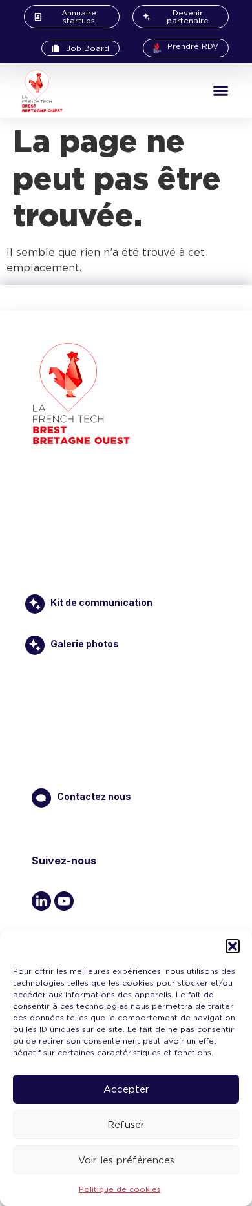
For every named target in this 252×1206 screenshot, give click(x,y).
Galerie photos (84, 643)
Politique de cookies (120, 1189)
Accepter (126, 1089)
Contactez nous (94, 796)
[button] (232, 946)
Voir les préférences (126, 1160)
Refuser (126, 1125)
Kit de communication (101, 602)
